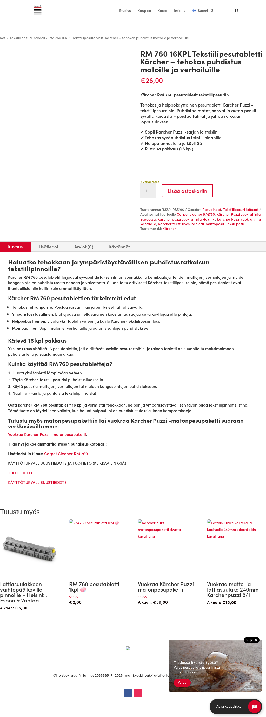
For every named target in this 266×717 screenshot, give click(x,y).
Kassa (163, 11)
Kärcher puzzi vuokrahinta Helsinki (186, 219)
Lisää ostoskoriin (187, 190)
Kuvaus (15, 246)
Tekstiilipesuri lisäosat (27, 37)
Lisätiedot (48, 246)
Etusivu (125, 11)
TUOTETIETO (20, 472)
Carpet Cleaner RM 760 (66, 453)
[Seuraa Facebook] (128, 693)
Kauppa (144, 11)
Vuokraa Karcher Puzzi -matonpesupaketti (47, 434)
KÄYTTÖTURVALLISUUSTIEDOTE (37, 482)
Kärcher (169, 228)
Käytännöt (119, 246)
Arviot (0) (83, 246)
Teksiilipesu (235, 223)
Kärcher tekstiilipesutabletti (181, 223)
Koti (3, 37)
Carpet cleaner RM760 (196, 214)
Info (177, 11)
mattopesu (215, 223)
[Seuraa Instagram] (138, 693)
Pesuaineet (211, 209)
